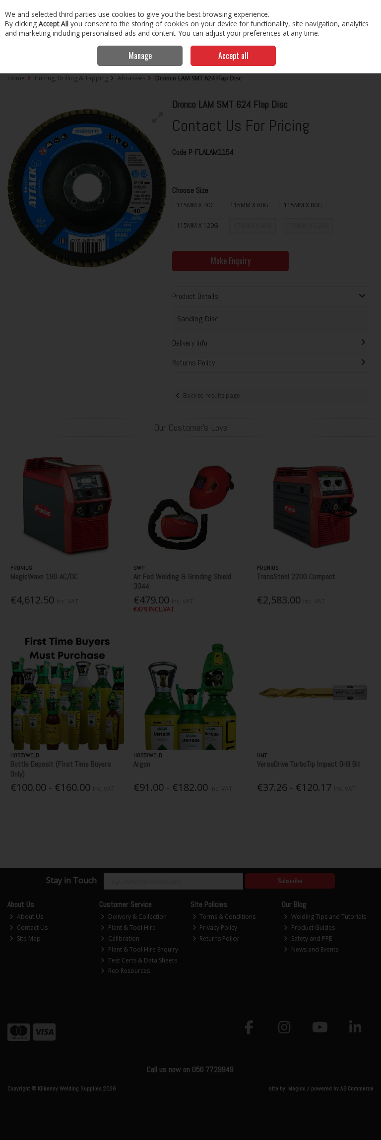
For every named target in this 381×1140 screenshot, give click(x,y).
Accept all (233, 55)
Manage (140, 55)
